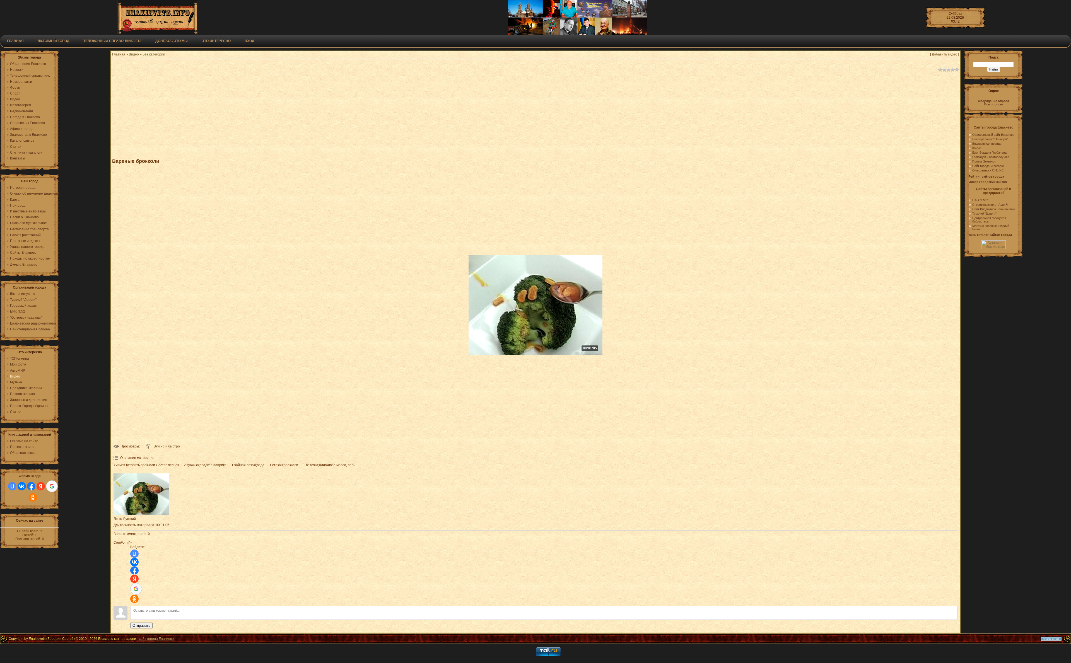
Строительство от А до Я (990, 204)
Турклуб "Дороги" (984, 213)
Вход (249, 41)
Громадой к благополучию (990, 157)
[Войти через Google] (52, 486)
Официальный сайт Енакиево (993, 134)
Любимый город (53, 41)
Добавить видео (944, 54)
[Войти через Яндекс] (41, 486)
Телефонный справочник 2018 (112, 41)
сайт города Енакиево (156, 639)
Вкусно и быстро (167, 446)
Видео (134, 54)
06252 (976, 148)
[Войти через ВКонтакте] (22, 486)
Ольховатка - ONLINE (988, 170)
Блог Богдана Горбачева (989, 152)
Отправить (141, 625)
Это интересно (216, 41)
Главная (15, 41)
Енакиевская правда (986, 143)
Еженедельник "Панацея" (990, 139)
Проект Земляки (983, 161)
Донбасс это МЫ (171, 41)
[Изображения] (141, 494)
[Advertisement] (249, 113)
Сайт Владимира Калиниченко (993, 209)
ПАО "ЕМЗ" (980, 200)
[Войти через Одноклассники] (33, 497)
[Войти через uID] (12, 486)
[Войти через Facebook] (31, 486)
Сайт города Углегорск (988, 166)
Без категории (154, 54)
